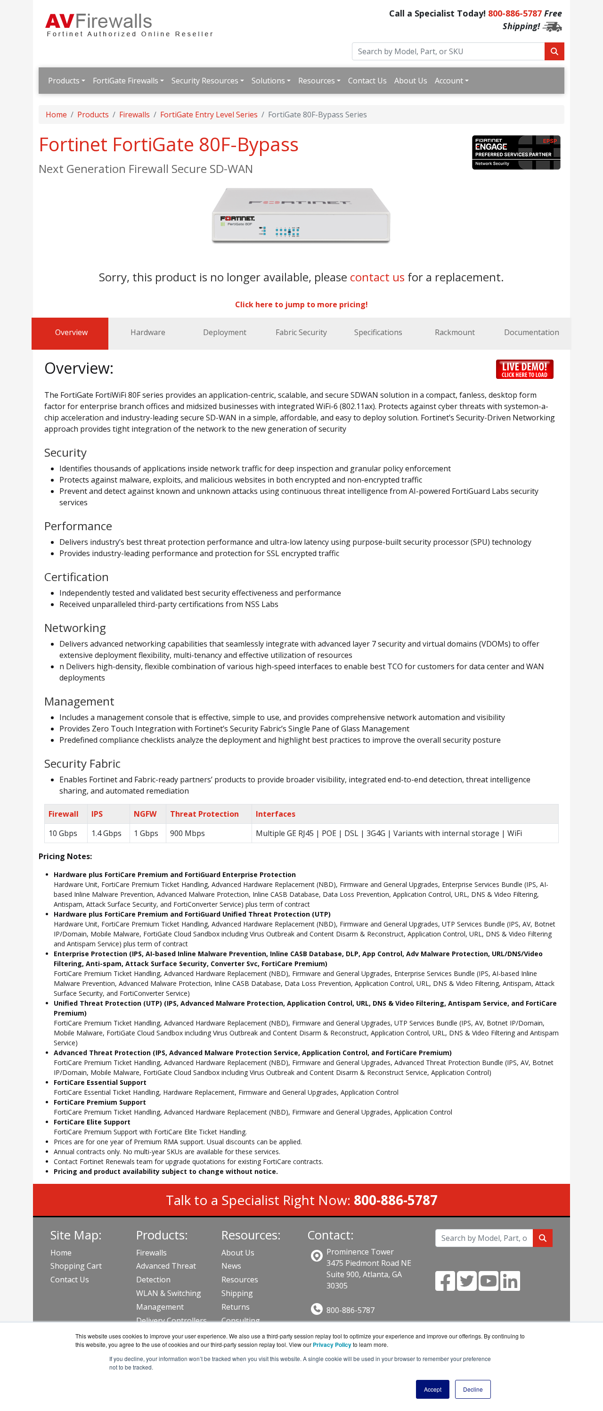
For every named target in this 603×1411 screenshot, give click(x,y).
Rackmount (455, 332)
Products (64, 80)
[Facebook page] (445, 1286)
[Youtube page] (488, 1286)
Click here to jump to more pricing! (301, 304)
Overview (71, 332)
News (231, 1266)
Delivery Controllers (171, 1320)
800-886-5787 (515, 13)
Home (56, 114)
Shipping (237, 1293)
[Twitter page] (467, 1286)
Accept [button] (432, 1389)
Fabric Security (301, 332)
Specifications (378, 332)
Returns (235, 1307)
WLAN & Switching (168, 1293)
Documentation (531, 332)
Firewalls (134, 114)
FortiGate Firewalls (125, 80)
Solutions (268, 80)
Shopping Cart (76, 1266)
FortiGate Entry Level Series (209, 114)
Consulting (240, 1320)
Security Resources (204, 80)
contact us (377, 277)
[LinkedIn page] (510, 1286)
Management (160, 1307)
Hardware (147, 332)
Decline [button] (473, 1389)
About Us (410, 80)
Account (449, 80)
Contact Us (367, 80)
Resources (316, 80)
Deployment (224, 332)
